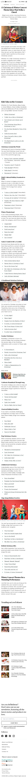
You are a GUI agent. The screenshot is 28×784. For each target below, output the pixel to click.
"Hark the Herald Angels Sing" (13, 533)
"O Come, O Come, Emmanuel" (13, 572)
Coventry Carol (9, 165)
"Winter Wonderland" (10, 226)
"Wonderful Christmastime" (12, 449)
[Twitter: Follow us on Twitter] (6, 736)
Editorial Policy (6, 747)
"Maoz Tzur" (7, 399)
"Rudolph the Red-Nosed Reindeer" (14, 481)
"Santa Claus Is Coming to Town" (14, 263)
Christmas (12, 4)
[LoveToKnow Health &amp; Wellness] (7, 760)
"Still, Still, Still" (8, 424)
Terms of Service (6, 773)
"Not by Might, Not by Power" (13, 405)
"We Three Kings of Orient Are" (13, 326)
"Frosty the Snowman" (11, 489)
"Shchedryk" (7, 173)
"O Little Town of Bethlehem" (13, 332)
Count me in (14, 723)
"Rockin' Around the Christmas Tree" (15, 352)
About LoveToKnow (7, 742)
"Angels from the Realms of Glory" (14, 321)
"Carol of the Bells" (10, 432)
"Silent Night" (8, 318)
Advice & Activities (20, 4)
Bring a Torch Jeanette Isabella (14, 158)
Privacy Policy (5, 771)
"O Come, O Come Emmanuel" (13, 323)
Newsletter (5, 744)
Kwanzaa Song (9, 208)
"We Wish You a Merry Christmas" (14, 541)
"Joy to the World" (9, 536)
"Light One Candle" (9, 402)
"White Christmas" (9, 114)
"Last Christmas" (9, 452)
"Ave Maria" (7, 421)
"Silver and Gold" (9, 484)
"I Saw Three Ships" (10, 564)
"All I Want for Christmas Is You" (14, 455)
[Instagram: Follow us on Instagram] (14, 736)
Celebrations (6, 4)
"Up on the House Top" (11, 266)
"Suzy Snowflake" (9, 478)
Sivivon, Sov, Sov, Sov (11, 195)
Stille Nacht (8, 170)
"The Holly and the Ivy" (11, 569)
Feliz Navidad (8, 167)
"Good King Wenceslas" (11, 567)
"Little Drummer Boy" (10, 133)
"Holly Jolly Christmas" (11, 355)
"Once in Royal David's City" (12, 556)
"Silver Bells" (8, 362)
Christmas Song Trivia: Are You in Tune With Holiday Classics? (19, 375)
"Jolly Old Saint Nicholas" (11, 276)
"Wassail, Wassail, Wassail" (12, 561)
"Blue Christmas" (9, 486)
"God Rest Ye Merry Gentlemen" (13, 539)
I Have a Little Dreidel (11, 192)
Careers (4, 749)
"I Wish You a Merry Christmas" (13, 117)
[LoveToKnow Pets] (7, 764)
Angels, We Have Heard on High (14, 200)
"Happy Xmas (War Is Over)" (12, 460)
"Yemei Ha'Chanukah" (10, 397)
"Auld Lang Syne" (9, 229)
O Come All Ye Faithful (11, 198)
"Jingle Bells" (8, 224)
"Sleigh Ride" (8, 235)
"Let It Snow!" (8, 237)
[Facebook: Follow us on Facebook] (2, 736)
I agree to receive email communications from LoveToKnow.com (14, 727)
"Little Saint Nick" (9, 458)
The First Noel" (9, 531)
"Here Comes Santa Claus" (12, 261)
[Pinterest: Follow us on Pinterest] (10, 736)
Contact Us (5, 751)
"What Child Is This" (10, 429)
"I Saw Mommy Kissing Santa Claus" (15, 273)
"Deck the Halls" (9, 232)
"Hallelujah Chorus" (10, 426)
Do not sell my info (6, 769)
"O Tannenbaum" (9, 349)
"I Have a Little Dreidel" (11, 394)
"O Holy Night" (8, 315)
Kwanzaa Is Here (10, 205)
